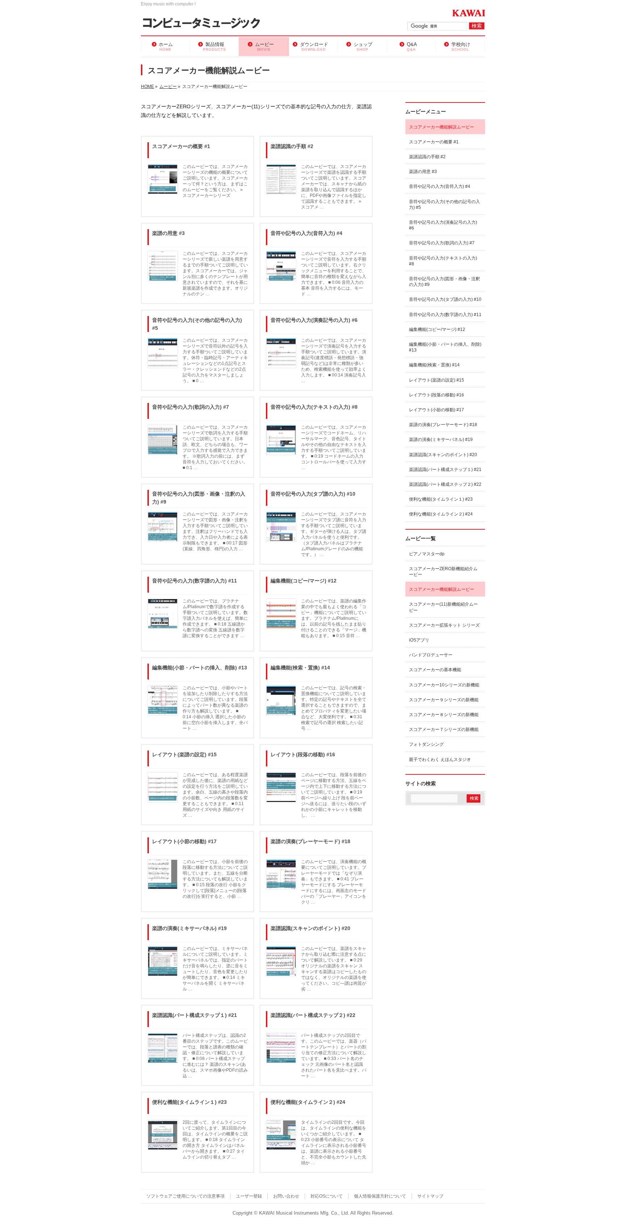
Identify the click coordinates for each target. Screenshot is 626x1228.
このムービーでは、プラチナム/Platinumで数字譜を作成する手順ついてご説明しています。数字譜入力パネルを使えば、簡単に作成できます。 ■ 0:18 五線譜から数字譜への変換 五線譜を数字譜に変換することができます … (215, 618)
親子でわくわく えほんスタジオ (440, 759)
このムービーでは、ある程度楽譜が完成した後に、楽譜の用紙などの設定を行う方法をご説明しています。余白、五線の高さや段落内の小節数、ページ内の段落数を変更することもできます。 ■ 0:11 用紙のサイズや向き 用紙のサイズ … (215, 795)
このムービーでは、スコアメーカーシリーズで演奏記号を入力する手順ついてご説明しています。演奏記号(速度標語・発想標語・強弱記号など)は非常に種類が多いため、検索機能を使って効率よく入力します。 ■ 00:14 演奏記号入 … (333, 360)
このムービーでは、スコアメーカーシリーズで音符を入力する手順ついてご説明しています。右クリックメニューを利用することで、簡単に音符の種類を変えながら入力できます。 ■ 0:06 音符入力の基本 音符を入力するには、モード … (333, 274)
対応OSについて (326, 1196)
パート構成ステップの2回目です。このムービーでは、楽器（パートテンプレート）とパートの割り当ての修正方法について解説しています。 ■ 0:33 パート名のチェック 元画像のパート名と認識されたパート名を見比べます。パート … (333, 1055)
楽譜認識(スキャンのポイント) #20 (310, 928)
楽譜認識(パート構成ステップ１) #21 (194, 1015)
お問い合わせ (286, 1196)
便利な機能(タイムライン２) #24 (308, 1102)
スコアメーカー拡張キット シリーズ (444, 625)
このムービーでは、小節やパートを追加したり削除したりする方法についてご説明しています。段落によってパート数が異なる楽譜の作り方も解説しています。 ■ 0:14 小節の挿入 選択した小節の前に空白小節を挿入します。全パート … (215, 708)
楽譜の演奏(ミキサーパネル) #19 (189, 928)
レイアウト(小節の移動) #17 (184, 841)
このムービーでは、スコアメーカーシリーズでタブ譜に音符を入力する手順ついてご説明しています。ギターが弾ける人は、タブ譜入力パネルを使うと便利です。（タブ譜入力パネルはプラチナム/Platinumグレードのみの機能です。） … (333, 534)
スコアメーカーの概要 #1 (181, 146)
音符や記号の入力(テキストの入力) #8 (314, 407)
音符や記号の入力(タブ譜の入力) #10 (313, 494)
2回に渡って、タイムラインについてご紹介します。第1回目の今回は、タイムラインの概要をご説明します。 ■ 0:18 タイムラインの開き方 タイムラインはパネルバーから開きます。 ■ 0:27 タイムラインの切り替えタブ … (215, 1140)
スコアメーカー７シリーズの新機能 (444, 729)
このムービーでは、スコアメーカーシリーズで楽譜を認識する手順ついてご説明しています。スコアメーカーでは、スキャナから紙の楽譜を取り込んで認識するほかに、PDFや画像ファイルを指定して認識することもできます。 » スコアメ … (333, 187)
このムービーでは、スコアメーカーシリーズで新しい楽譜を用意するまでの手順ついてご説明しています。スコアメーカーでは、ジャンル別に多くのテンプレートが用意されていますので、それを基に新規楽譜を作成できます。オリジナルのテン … (215, 274)
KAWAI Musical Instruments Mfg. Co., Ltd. (304, 1213)
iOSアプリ (419, 640)
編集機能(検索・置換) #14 (300, 667)
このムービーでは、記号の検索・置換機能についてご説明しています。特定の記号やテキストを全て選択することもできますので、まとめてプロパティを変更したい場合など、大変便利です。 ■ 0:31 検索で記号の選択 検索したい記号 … (333, 708)
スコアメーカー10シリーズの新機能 (444, 684)
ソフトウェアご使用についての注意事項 (185, 1196)
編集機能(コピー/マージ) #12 (304, 581)
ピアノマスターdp (427, 553)
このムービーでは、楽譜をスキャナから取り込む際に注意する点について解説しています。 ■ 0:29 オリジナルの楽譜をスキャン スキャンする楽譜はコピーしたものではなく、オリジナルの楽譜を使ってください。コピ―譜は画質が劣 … (333, 969)
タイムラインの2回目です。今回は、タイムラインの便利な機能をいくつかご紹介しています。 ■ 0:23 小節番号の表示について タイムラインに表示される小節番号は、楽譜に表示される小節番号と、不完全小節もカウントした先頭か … (333, 1142)
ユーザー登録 (249, 1196)
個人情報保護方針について (380, 1196)
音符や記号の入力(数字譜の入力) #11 (194, 581)
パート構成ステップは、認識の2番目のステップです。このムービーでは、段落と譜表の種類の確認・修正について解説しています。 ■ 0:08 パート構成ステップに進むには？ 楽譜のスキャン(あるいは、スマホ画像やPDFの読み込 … (215, 1055)
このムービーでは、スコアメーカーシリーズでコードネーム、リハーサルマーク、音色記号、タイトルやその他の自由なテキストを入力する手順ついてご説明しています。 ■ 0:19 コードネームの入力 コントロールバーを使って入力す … (333, 447)
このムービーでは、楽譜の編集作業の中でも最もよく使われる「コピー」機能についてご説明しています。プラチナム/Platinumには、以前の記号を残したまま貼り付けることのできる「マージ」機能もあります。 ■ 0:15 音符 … (333, 618)
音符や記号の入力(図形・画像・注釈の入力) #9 (198, 498)
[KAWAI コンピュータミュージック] (204, 24)
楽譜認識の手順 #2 (292, 146)
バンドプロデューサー (430, 654)
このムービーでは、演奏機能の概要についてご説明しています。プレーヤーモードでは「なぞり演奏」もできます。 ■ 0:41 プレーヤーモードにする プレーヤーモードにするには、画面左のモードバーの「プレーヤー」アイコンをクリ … (333, 882)
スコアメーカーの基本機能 (435, 669)
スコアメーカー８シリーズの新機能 (444, 714)
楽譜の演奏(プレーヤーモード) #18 (310, 841)
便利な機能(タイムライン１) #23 (189, 1102)
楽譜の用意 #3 (168, 233)
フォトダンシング (426, 744)
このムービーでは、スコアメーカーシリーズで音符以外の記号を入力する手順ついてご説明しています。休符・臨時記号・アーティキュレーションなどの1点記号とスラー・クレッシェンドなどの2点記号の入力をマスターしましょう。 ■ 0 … (215, 360)
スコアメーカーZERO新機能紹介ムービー (443, 571)
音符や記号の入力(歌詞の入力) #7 (190, 407)
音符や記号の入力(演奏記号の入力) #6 (314, 320)
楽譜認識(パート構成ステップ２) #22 (313, 1015)
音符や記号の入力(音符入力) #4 (306, 233)
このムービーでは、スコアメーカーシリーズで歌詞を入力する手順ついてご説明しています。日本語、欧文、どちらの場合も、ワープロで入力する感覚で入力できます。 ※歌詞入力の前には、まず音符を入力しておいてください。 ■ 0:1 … (215, 447)
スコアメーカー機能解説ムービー (441, 127)
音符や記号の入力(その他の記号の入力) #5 (197, 324)
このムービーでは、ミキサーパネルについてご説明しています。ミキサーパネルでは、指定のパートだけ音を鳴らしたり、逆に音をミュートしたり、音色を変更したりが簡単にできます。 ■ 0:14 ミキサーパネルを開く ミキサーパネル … (215, 969)
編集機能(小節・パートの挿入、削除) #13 (199, 667)
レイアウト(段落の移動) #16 (303, 754)
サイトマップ (430, 1196)
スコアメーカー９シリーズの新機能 (444, 699)
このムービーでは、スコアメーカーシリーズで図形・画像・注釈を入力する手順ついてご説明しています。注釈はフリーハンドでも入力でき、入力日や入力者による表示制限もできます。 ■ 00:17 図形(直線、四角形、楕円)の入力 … (215, 531)
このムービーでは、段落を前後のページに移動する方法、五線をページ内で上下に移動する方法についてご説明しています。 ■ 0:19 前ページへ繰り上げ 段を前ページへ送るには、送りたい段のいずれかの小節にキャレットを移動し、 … (333, 795)
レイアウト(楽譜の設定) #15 (184, 754)
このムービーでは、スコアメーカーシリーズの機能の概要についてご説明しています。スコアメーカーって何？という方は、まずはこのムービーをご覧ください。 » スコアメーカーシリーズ (215, 181)
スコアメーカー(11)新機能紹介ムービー (443, 607)
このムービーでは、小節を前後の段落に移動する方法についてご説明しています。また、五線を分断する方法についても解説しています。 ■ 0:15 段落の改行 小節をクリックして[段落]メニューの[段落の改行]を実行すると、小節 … (215, 879)
